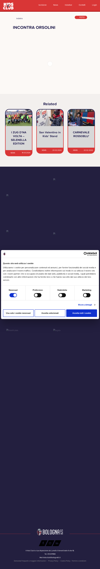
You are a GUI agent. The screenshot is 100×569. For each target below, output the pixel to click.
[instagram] (50, 543)
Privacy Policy (53, 561)
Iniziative (68, 5)
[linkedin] (57, 543)
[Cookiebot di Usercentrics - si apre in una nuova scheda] (85, 254)
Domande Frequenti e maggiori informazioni (30, 561)
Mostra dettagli (85, 305)
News (55, 5)
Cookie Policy (65, 561)
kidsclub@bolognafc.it (51, 557)
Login (94, 5)
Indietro (19, 18)
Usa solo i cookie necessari (18, 313)
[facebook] (43, 543)
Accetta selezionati (50, 313)
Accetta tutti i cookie (81, 313)
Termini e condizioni (79, 561)
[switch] (37, 295)
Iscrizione (42, 5)
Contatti (81, 5)
